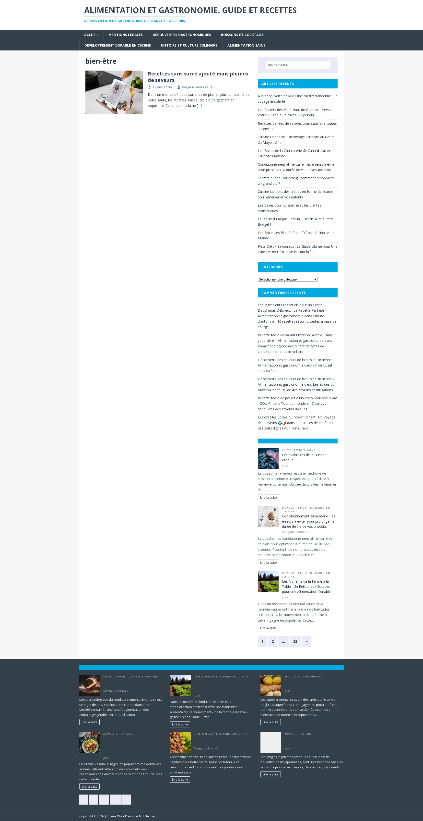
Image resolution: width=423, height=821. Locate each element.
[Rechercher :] (298, 65)
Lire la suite (268, 497)
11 (115, 799)
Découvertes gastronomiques (182, 34)
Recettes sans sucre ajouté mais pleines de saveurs (198, 76)
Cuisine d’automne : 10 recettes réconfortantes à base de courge (297, 321)
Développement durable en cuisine (117, 45)
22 (295, 641)
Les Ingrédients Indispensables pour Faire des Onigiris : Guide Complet (311, 740)
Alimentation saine (246, 45)
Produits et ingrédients (303, 676)
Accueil (91, 34)
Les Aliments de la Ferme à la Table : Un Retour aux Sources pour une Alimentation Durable (306, 586)
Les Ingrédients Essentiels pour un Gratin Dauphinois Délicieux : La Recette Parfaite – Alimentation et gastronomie (292, 310)
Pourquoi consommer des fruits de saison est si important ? (220, 740)
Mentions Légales (125, 34)
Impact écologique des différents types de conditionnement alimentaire (132, 683)
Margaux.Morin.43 (194, 87)
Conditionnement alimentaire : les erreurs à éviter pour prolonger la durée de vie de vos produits (308, 521)
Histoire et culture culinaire (189, 45)
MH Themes (147, 816)
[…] (199, 105)
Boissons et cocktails (242, 34)
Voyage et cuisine (298, 733)
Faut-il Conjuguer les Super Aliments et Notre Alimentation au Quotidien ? (312, 683)
